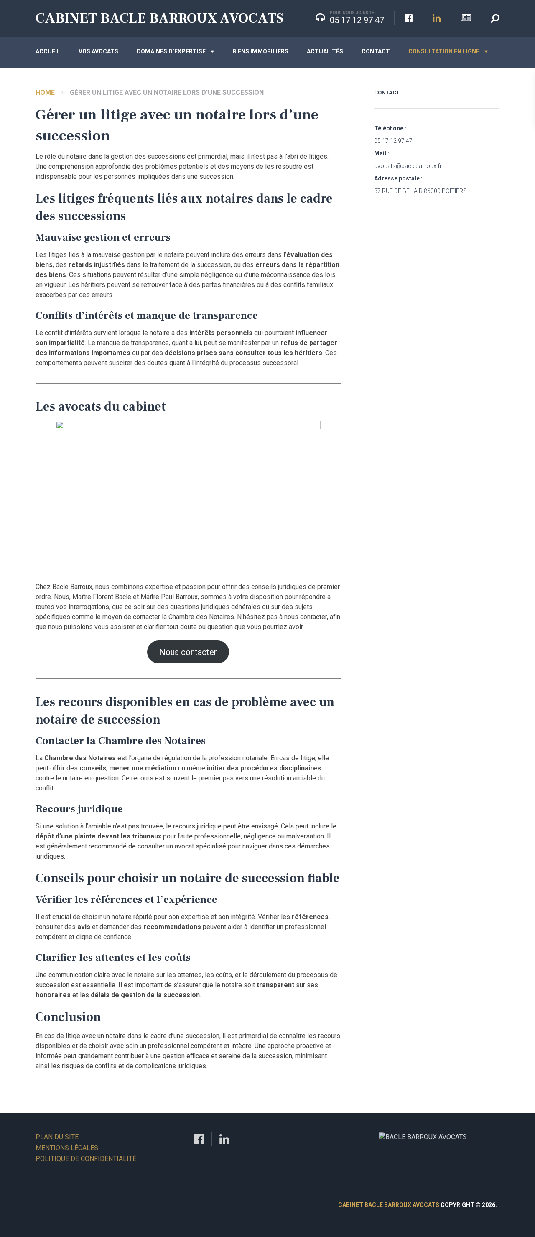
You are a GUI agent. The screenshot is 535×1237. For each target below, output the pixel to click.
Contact (376, 51)
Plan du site (57, 1137)
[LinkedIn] (224, 1138)
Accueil (48, 51)
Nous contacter (188, 652)
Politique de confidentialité (86, 1159)
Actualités (325, 51)
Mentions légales (67, 1148)
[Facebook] (409, 18)
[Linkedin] (437, 18)
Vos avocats (98, 51)
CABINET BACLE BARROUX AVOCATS (159, 18)
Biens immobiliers (260, 51)
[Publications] (466, 18)
